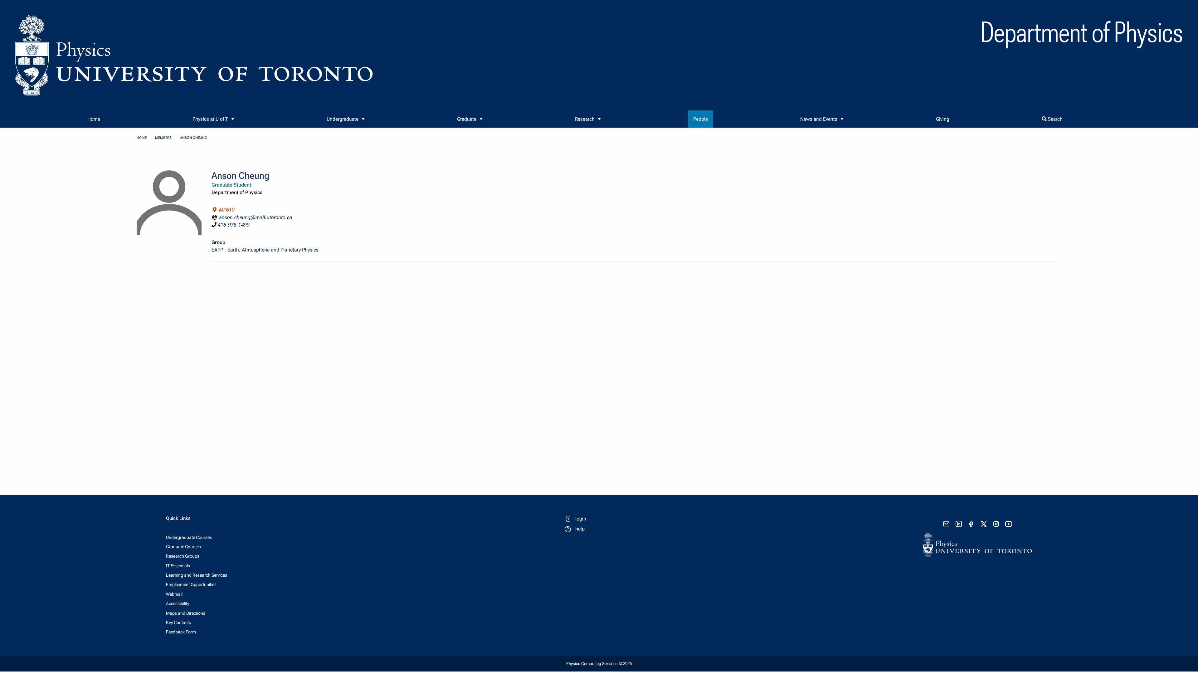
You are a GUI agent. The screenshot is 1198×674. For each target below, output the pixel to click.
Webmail (174, 594)
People (700, 119)
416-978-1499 (234, 225)
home (142, 138)
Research (585, 119)
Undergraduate (342, 119)
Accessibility (177, 603)
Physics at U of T (210, 119)
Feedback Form (181, 631)
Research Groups (182, 556)
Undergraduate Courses (189, 537)
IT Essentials (178, 565)
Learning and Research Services (196, 575)
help (580, 529)
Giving (942, 119)
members (163, 138)
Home (93, 119)
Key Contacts (178, 622)
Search (1055, 119)
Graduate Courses (183, 546)
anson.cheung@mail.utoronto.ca (255, 217)
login (580, 519)
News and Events (818, 119)
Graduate (466, 119)
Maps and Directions (185, 613)
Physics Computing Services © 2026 (599, 663)
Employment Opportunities (191, 584)
